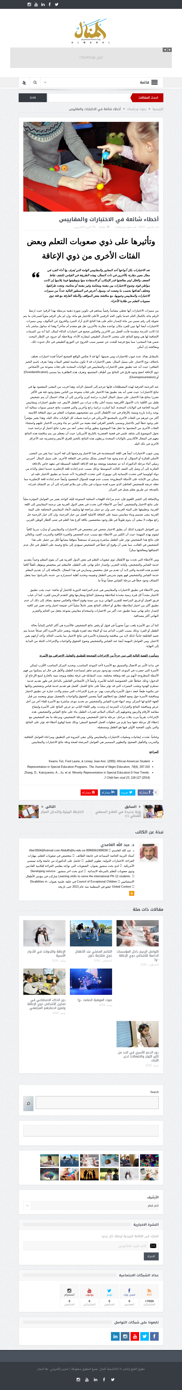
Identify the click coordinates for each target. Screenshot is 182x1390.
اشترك (151, 1256)
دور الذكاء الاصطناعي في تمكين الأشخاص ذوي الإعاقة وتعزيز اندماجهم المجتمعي (46, 1004)
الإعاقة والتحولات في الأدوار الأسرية (46, 954)
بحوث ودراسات (123, 226)
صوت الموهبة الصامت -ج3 (94, 1000)
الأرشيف (153, 1197)
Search (154, 1092)
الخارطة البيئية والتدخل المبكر (62, 812)
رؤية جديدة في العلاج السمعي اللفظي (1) (118, 814)
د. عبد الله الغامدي (117, 844)
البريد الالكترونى (82, 227)
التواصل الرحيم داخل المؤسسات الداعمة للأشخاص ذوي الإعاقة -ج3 (138, 956)
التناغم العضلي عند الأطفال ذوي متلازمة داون (93, 954)
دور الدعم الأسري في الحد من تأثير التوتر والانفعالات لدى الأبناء (138, 1056)
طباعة (102, 227)
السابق (130, 807)
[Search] (28, 1103)
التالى (50, 807)
